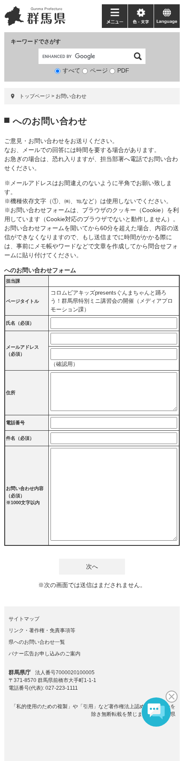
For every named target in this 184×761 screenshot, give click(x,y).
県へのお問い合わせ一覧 (37, 642)
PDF (123, 70)
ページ (99, 70)
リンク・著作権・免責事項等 (42, 630)
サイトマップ (24, 619)
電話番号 (15, 422)
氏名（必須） (20, 323)
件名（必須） (20, 438)
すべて (71, 70)
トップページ (34, 96)
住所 (10, 392)
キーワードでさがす (36, 41)
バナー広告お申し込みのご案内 (44, 654)
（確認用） (64, 364)
